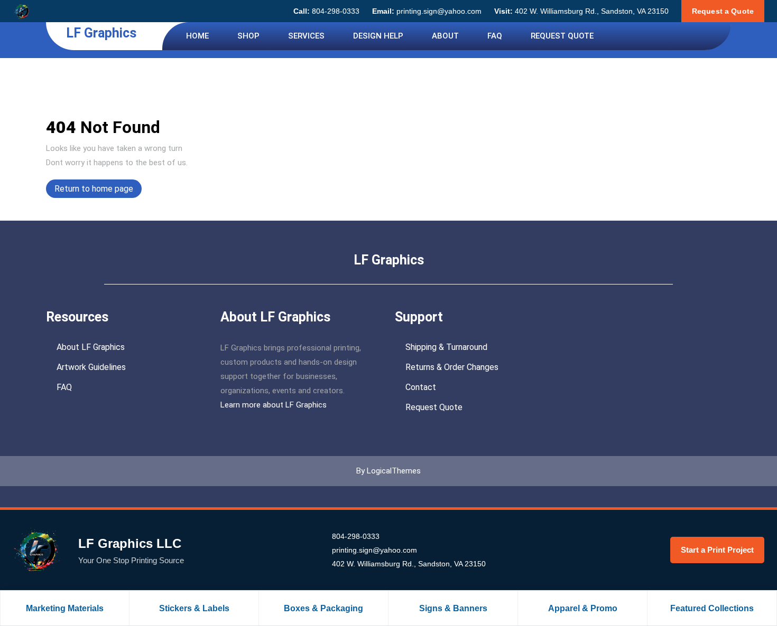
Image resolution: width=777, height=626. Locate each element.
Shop (248, 36)
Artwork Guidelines (91, 367)
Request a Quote (723, 11)
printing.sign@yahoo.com (427, 11)
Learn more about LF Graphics (273, 405)
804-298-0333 (326, 11)
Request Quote (562, 36)
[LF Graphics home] (22, 11)
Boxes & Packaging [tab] (323, 608)
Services (306, 36)
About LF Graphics (91, 347)
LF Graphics (101, 33)
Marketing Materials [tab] (65, 608)
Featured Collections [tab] (712, 608)
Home (197, 36)
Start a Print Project (717, 549)
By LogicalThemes (388, 471)
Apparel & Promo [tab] (582, 608)
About (445, 36)
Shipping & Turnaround (446, 347)
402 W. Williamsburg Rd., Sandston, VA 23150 (581, 11)
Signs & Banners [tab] (453, 608)
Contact (420, 387)
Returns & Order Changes (451, 367)
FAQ (494, 36)
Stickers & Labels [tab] (194, 608)
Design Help (378, 36)
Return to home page (98, 190)
